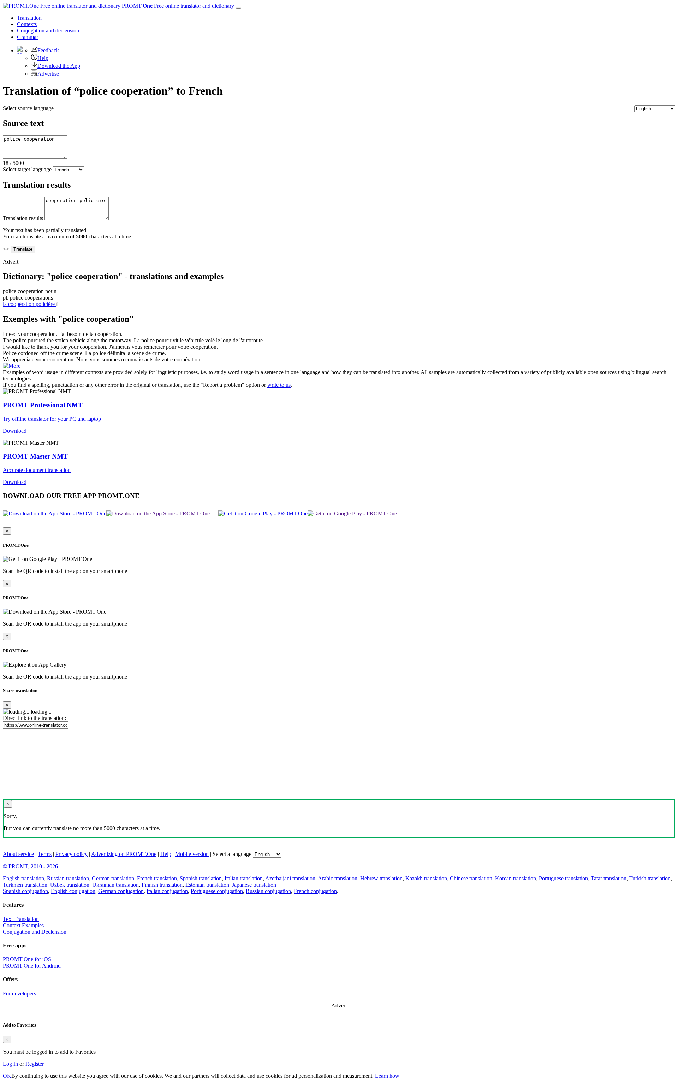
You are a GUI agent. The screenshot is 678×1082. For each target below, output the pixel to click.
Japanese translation (254, 885)
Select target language (27, 169)
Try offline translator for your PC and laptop (52, 419)
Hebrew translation (381, 878)
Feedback (48, 50)
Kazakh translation (426, 878)
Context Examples (23, 925)
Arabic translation (337, 878)
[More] (11, 366)
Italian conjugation (167, 891)
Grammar (27, 37)
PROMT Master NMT (35, 456)
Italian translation (244, 878)
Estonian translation (207, 885)
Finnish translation (162, 885)
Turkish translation (650, 878)
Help (42, 58)
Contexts (27, 24)
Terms (45, 854)
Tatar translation (608, 878)
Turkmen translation (25, 885)
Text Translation (21, 919)
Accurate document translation (37, 470)
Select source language (28, 108)
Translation (29, 18)
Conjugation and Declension (34, 932)
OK (7, 1076)
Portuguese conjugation (217, 891)
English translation (23, 878)
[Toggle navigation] (238, 8)
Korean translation (515, 878)
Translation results (23, 218)
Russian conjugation (268, 891)
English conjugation (73, 891)
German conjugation (121, 891)
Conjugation (48, 31)
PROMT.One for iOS (27, 959)
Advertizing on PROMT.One (123, 854)
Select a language (232, 854)
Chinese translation (471, 878)
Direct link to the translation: (34, 718)
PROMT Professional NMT (43, 405)
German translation (113, 878)
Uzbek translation (69, 885)
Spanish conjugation (25, 891)
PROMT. (177, 6)
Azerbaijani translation (290, 878)
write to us (279, 385)
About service (18, 854)
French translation (157, 878)
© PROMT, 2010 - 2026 (30, 866)
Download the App (58, 66)
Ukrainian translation (115, 885)
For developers (19, 994)
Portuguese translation (563, 878)
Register (34, 1064)
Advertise (48, 74)
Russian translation (68, 878)
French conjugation (315, 891)
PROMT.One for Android (32, 966)
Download (14, 431)
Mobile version (192, 854)
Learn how (387, 1076)
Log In (10, 1064)
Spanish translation (201, 878)
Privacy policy (71, 854)
